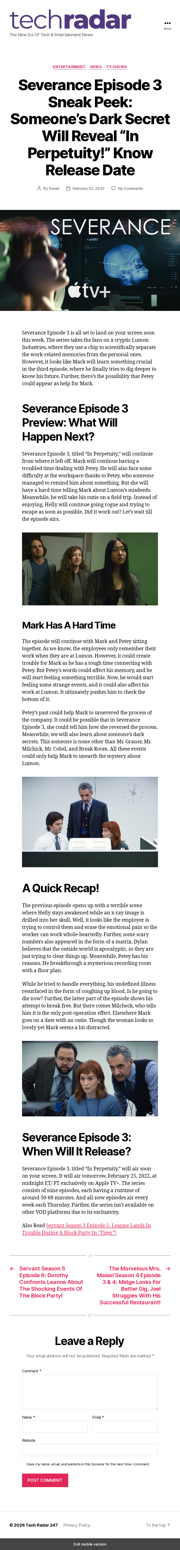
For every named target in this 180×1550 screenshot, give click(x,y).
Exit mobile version (90, 1544)
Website (28, 1440)
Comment (31, 1371)
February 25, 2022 (89, 188)
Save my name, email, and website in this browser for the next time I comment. (88, 1464)
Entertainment (69, 67)
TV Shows (116, 67)
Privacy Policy (76, 1525)
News (95, 67)
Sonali (54, 188)
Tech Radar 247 (42, 1525)
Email (98, 1417)
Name (28, 1417)
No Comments (130, 188)
